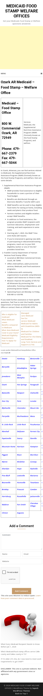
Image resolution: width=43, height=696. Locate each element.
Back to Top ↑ (21, 693)
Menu (3, 73)
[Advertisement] (21, 47)
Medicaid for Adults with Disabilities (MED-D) (30, 326)
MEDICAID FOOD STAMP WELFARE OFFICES (21, 11)
